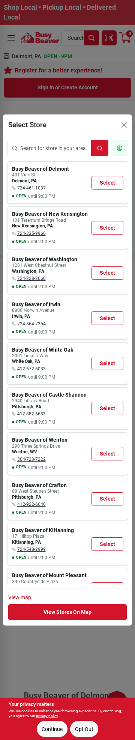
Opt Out (84, 729)
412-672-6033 (31, 369)
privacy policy (47, 716)
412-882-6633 (31, 414)
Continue (52, 729)
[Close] (124, 125)
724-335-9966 (31, 233)
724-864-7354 (31, 323)
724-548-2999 (31, 549)
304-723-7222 (31, 459)
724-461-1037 (31, 188)
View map (19, 597)
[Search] (99, 148)
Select (107, 183)
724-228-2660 (31, 278)
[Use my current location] (119, 148)
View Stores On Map (68, 612)
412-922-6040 (31, 504)
